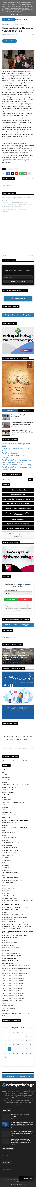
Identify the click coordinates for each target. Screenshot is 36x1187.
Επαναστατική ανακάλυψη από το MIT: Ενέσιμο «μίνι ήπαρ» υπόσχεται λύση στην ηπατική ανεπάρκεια (22, 1124)
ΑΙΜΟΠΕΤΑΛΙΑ (6, 780)
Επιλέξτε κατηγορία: (10, 590)
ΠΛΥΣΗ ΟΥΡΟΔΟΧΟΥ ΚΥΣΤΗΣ (10, 948)
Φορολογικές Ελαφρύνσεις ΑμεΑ (18, 528)
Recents (26, 411)
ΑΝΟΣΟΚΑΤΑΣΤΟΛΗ (7, 790)
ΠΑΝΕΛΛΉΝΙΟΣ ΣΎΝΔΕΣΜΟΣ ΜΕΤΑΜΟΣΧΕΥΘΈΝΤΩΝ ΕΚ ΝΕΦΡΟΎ (17, 932)
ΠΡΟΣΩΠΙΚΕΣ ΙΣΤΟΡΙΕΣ (17, 24)
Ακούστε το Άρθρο (9, 41)
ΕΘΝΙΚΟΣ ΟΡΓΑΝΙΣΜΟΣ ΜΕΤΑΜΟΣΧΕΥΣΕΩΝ (15, 820)
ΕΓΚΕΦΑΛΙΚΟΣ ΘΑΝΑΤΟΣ (9, 815)
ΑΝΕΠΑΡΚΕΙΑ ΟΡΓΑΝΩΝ (9, 787)
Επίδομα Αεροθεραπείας (18, 490)
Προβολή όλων (30, 178)
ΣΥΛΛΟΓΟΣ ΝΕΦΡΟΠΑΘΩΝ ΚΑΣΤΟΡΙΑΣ (13, 978)
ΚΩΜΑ (3, 863)
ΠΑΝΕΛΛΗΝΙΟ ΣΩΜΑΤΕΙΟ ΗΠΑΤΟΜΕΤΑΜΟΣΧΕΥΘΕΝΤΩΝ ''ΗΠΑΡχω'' (13, 921)
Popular (10, 411)
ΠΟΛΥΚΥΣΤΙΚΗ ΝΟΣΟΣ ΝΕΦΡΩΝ (11, 953)
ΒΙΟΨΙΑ (4, 797)
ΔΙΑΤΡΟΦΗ (5, 810)
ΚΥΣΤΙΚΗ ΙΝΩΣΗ (6, 860)
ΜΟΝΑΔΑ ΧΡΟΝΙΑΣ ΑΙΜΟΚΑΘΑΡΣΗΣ (12, 880)
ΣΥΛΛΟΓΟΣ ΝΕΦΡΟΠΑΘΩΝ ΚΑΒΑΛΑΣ (12, 975)
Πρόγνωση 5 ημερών (18, 281)
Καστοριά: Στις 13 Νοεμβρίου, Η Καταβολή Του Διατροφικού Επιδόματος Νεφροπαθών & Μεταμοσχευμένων (22, 1141)
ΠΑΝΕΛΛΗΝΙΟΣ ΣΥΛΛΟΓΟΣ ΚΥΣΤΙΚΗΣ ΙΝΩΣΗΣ (15, 924)
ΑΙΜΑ (3, 772)
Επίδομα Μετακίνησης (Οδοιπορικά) (18, 508)
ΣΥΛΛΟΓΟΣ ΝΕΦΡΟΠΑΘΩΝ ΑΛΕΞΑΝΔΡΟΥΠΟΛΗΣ (16, 968)
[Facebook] (8, 173)
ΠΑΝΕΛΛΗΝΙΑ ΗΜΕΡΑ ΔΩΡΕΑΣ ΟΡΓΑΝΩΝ (13, 915)
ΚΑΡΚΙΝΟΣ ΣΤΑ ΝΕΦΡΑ (8, 845)
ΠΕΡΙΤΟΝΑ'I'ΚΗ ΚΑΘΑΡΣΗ (9, 943)
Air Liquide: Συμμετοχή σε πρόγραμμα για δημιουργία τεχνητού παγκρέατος (22, 1132)
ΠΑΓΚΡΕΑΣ (5, 912)
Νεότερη (5, 255)
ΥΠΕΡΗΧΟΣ (5, 1011)
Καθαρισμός (25, 599)
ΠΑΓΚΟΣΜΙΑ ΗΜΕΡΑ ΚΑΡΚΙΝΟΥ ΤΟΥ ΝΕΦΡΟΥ (15, 907)
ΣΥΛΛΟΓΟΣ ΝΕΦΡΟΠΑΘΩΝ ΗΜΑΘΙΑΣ (12, 970)
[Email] (25, 173)
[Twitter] (12, 173)
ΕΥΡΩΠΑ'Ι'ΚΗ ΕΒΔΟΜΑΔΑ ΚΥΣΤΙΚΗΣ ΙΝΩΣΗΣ (15, 827)
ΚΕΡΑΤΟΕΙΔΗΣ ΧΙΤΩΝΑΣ (9, 852)
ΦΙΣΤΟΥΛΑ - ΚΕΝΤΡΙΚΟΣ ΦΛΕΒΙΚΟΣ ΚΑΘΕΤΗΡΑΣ (16, 1013)
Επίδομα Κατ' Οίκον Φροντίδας (18, 504)
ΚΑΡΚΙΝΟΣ (5, 840)
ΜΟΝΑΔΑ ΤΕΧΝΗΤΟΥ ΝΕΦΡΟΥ (10, 878)
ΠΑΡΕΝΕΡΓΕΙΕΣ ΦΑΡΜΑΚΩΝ (10, 938)
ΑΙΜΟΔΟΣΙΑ (5, 774)
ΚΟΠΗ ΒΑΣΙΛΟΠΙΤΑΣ (8, 855)
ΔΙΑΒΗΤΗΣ (5, 807)
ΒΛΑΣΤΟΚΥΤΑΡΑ (6, 800)
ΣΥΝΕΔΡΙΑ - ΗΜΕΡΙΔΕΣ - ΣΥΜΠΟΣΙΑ (12, 1001)
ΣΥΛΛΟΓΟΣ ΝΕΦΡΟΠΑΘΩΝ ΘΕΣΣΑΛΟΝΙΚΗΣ (14, 973)
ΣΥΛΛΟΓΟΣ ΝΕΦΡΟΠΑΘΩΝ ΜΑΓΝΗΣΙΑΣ (13, 991)
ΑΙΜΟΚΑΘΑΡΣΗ (6, 777)
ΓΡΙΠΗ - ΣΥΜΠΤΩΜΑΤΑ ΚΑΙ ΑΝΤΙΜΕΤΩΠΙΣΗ (14, 802)
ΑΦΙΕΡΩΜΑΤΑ (6, 795)
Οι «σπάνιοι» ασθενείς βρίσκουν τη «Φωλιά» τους (21, 415)
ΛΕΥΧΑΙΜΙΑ (5, 865)
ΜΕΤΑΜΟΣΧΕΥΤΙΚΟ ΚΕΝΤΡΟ (10, 873)
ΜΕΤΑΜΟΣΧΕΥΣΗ (7, 870)
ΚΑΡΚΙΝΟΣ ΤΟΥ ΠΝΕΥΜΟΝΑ (10, 850)
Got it (23, 14)
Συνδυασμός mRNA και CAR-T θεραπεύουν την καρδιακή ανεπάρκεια (22, 431)
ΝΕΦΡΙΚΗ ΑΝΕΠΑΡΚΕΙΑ (8, 888)
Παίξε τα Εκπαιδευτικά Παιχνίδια (18, 315)
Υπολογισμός (10, 599)
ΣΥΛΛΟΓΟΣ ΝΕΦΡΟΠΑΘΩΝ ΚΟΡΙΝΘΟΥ (13, 983)
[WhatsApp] (21, 173)
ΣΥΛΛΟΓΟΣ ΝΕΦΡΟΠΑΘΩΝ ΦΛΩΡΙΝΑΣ (13, 998)
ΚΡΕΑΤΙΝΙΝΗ (5, 857)
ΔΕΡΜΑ (4, 805)
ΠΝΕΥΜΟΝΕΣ (6, 950)
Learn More (15, 14)
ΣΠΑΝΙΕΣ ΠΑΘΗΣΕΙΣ (7, 963)
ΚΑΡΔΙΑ (4, 835)
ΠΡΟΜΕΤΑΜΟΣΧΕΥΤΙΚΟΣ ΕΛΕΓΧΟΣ (12, 955)
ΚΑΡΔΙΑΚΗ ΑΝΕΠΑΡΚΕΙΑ (9, 837)
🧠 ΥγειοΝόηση (18, 298)
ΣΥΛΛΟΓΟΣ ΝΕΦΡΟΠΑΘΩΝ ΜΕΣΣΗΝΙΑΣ (13, 993)
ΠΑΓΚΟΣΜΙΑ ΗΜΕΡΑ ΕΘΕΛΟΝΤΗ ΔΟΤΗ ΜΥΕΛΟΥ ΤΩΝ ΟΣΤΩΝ (17, 901)
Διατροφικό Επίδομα (18, 494)
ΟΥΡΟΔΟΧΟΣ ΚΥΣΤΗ (8, 895)
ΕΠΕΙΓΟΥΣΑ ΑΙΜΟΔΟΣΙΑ (9, 822)
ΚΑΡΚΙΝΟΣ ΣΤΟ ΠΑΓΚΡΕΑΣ (10, 847)
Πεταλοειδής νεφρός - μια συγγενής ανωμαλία (21, 1115)
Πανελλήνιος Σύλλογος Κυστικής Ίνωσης (16, 465)
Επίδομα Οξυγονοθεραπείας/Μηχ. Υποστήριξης (18, 513)
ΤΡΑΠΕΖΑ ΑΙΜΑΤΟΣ (7, 1006)
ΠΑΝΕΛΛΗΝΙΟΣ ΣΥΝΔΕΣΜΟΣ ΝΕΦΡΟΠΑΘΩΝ (14, 935)
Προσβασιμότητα (26, 1178)
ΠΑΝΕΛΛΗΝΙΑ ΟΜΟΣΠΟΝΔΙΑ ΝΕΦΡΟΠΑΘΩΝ (14, 917)
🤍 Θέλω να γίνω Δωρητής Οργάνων (18, 625)
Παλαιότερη (30, 255)
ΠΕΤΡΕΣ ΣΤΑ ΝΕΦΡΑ (8, 945)
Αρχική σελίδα (6, 24)
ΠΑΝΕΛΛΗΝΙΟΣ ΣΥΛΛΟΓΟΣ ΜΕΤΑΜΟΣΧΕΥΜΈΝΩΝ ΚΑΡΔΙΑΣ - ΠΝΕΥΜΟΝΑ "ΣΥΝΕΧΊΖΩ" (16, 927)
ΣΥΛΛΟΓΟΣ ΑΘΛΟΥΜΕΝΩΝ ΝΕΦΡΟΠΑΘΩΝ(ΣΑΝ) (15, 965)
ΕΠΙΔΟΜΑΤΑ (5, 825)
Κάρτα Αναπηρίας (18, 519)
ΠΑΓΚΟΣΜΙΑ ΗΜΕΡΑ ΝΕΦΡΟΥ (10, 910)
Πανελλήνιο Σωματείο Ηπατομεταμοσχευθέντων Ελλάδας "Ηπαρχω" (14, 455)
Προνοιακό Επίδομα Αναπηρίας (18, 524)
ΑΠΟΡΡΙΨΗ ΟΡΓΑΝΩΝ (8, 792)
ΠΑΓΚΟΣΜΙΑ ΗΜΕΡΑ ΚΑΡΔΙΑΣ (10, 905)
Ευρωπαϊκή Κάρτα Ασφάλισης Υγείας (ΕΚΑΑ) (18, 499)
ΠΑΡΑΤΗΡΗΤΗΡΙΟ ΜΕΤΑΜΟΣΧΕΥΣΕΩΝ (18, 1076)
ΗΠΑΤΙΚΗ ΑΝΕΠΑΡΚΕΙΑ (8, 832)
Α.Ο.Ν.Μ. (4, 769)
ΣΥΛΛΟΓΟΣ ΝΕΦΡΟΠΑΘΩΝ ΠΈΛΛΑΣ (12, 996)
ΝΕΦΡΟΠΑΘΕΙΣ (6, 890)
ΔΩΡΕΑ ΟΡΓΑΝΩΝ (7, 812)
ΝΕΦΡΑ (4, 885)
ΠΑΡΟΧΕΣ (5, 940)
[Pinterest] (16, 173)
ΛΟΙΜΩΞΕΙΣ (5, 868)
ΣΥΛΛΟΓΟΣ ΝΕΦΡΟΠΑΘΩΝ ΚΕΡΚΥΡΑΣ (13, 980)
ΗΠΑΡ (3, 830)
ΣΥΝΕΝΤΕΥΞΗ (6, 1003)
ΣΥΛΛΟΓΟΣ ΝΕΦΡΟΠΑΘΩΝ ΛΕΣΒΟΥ (12, 988)
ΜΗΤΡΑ (4, 875)
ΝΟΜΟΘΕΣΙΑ (5, 893)
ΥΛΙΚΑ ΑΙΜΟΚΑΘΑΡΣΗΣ (8, 1008)
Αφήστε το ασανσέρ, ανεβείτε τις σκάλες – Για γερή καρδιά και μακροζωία (22, 423)
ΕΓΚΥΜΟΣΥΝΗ (6, 817)
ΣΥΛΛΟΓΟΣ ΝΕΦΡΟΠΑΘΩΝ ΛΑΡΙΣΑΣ (12, 985)
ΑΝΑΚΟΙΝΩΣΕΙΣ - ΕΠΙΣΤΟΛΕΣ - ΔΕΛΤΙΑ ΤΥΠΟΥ (15, 785)
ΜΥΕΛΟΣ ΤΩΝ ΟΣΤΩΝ (8, 883)
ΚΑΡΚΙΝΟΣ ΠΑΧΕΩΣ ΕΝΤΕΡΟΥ (11, 842)
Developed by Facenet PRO (18, 1184)
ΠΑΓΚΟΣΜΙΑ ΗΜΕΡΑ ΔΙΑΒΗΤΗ (10, 898)
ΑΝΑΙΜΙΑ (4, 782)
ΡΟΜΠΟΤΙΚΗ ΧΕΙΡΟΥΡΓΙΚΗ (10, 960)
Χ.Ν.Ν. (3, 1016)
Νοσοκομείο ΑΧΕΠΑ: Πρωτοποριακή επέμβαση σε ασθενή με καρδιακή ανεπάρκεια (24, 20)
